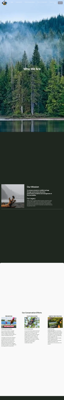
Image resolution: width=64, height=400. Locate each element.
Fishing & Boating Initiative (30, 2)
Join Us (60, 2)
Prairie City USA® (53, 2)
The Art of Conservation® (42, 2)
